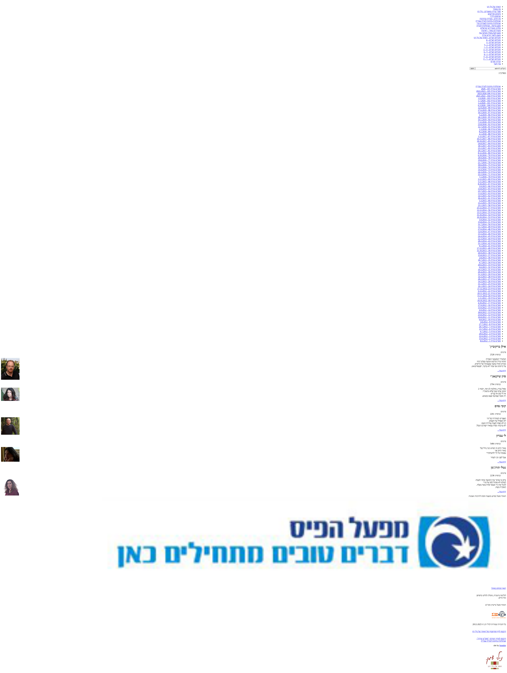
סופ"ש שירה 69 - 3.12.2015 (489, 179)
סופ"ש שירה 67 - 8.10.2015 (489, 184)
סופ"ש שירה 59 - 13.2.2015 (489, 203)
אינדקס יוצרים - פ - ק (492, 57)
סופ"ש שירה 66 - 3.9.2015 (490, 186)
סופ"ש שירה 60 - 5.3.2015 (490, 200)
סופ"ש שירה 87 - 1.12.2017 (489, 136)
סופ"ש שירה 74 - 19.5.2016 (489, 167)
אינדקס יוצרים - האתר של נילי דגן (487, 37)
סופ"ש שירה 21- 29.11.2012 (489, 293)
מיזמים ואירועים (494, 14)
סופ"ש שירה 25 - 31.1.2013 (489, 284)
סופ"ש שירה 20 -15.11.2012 (489, 296)
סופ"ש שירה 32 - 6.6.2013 (490, 267)
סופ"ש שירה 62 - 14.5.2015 (489, 196)
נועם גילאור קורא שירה (491, 35)
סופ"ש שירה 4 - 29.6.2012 (490, 334)
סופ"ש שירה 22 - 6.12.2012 (489, 291)
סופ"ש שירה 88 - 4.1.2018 (490, 134)
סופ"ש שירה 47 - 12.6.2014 (489, 231)
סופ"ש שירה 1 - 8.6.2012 (490, 341)
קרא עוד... (501, 371)
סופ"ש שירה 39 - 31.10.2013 (489, 250)
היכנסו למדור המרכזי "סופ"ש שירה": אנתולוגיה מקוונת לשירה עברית (491, 639)
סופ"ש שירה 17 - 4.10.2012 (489, 303)
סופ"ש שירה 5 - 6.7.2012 (490, 331)
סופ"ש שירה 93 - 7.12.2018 (489, 122)
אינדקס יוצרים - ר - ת (492, 59)
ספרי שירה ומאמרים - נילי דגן (489, 11)
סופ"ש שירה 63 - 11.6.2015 (489, 193)
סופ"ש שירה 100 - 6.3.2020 (489, 105)
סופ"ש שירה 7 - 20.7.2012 (490, 327)
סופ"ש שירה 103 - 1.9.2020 (489, 98)
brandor (502, 645)
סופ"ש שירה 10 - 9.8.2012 (490, 319)
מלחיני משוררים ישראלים (490, 28)
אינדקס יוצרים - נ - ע (492, 54)
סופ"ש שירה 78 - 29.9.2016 (489, 158)
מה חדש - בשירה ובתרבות (490, 18)
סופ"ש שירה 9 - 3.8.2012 (490, 322)
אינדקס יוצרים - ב (493, 42)
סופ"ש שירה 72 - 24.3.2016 (489, 172)
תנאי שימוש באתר (498, 588)
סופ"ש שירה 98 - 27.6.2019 (489, 110)
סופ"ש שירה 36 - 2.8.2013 (490, 258)
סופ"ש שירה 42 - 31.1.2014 (489, 243)
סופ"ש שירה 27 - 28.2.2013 (489, 279)
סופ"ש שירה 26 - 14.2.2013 (489, 281)
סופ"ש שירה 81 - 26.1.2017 (489, 150)
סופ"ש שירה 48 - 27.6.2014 (489, 229)
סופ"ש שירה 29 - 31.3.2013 (489, 274)
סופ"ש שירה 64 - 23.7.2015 (489, 191)
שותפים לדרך (495, 16)
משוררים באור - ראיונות (491, 30)
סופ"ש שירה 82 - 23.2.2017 (489, 148)
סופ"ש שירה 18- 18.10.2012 (489, 300)
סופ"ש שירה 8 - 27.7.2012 (490, 324)
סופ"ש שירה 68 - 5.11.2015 (489, 181)
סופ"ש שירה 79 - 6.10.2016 (489, 155)
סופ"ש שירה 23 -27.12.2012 (489, 288)
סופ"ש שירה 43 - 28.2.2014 (489, 241)
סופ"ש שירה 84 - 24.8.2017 (489, 143)
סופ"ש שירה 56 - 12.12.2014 (489, 210)
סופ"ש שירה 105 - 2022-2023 (488, 91)
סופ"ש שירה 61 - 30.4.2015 (489, 198)
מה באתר (497, 9)
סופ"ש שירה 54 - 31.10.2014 (489, 215)
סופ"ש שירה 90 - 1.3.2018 (490, 129)
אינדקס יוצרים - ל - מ (492, 52)
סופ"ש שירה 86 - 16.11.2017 (489, 139)
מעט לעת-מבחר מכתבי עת (490, 33)
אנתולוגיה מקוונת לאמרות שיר (489, 23)
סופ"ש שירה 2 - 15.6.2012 (490, 338)
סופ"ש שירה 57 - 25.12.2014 (489, 208)
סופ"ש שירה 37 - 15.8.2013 (489, 255)
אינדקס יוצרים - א (493, 40)
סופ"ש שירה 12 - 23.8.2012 (489, 315)
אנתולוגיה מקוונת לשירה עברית (488, 21)
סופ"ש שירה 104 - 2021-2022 (488, 96)
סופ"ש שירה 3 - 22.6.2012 (490, 336)
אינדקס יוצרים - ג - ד (492, 45)
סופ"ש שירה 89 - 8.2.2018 (490, 131)
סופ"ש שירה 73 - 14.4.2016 (489, 170)
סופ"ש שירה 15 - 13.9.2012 (489, 307)
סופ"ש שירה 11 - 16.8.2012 (489, 317)
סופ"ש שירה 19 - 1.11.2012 (489, 298)
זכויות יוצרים (496, 61)
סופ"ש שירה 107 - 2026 (491, 89)
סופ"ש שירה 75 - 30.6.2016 (489, 165)
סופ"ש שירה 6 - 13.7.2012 (490, 329)
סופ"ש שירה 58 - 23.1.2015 (489, 205)
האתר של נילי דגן (494, 7)
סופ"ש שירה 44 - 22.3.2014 (489, 239)
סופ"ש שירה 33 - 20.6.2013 (489, 265)
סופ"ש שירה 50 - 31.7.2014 (489, 224)
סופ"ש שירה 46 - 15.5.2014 (489, 234)
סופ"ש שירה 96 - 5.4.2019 (490, 115)
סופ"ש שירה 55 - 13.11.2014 (489, 212)
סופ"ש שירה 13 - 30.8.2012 (489, 312)
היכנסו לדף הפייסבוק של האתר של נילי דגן (489, 631)
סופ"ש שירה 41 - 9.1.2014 (490, 246)
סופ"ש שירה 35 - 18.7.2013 (489, 260)
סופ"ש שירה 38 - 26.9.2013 (489, 253)
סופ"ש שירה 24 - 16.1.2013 (489, 286)
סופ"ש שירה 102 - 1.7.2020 (489, 101)
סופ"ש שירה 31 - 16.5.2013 (489, 269)
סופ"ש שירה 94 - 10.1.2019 (489, 120)
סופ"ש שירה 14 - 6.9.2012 (490, 310)
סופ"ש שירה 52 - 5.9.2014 (490, 219)
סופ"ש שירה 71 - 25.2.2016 (489, 174)
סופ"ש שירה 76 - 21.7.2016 (489, 162)
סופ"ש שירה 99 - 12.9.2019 (489, 108)
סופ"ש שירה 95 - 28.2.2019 (489, 117)
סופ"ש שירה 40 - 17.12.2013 (489, 248)
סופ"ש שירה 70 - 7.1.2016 (490, 177)
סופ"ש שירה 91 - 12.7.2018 (489, 127)
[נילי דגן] (494, 671)
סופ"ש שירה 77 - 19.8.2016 (489, 160)
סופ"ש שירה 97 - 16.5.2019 (489, 112)
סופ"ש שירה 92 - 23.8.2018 (489, 124)
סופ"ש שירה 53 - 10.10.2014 (489, 217)
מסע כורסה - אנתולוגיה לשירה (489, 26)
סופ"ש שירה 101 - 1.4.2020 (489, 103)
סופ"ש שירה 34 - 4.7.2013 (490, 262)
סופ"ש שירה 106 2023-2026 (489, 93)
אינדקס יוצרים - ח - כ (492, 49)
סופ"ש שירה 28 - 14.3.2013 (489, 277)
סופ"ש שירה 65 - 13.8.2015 (489, 189)
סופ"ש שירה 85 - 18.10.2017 (489, 141)
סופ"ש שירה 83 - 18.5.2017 (489, 146)
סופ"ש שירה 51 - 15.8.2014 (489, 222)
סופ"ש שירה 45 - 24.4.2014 (489, 236)
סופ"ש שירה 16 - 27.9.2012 (489, 305)
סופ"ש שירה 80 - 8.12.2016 (489, 153)
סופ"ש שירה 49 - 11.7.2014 (489, 227)
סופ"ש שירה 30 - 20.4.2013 (489, 272)
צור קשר (497, 64)
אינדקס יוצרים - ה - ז (492, 47)
